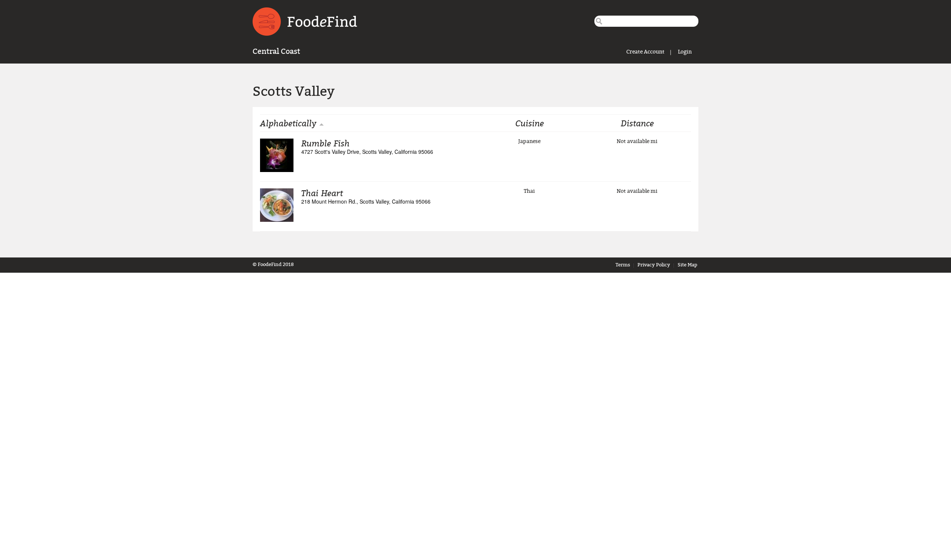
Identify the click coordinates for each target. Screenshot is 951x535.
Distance (637, 123)
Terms (623, 265)
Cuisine (529, 123)
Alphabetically (288, 123)
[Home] (305, 21)
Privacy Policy (653, 265)
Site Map (687, 265)
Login (685, 52)
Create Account (645, 52)
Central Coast (276, 51)
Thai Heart (322, 192)
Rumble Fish (325, 143)
